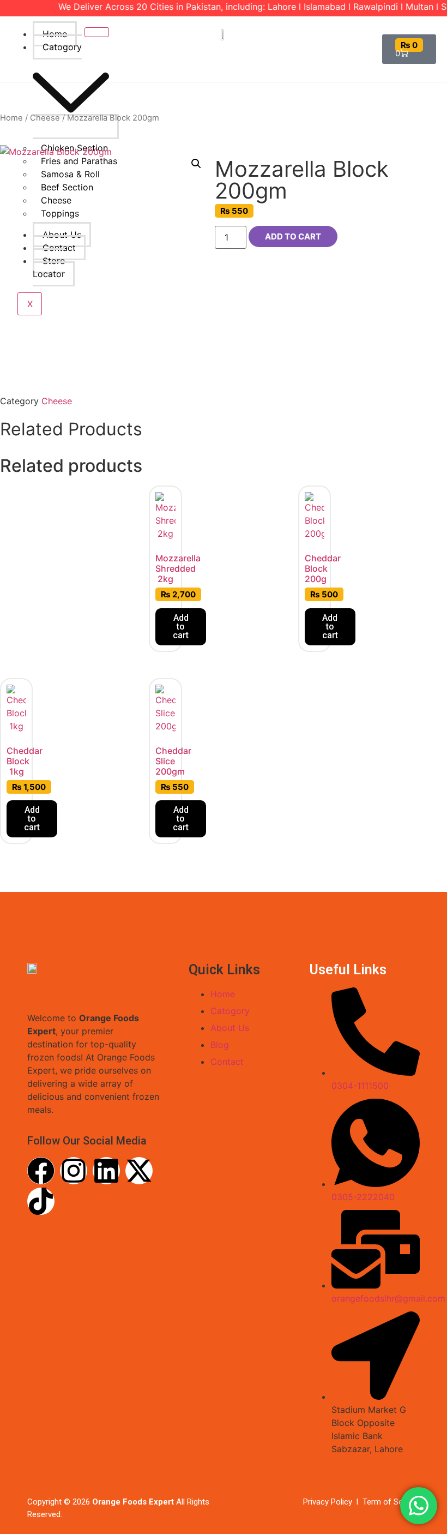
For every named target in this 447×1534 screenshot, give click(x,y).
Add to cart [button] (181, 626)
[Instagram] (73, 1170)
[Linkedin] (106, 1170)
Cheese (45, 118)
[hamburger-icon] (96, 32)
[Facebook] (41, 1170)
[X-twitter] (139, 1170)
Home (55, 33)
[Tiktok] (41, 1201)
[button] (196, 163)
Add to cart (293, 236)
